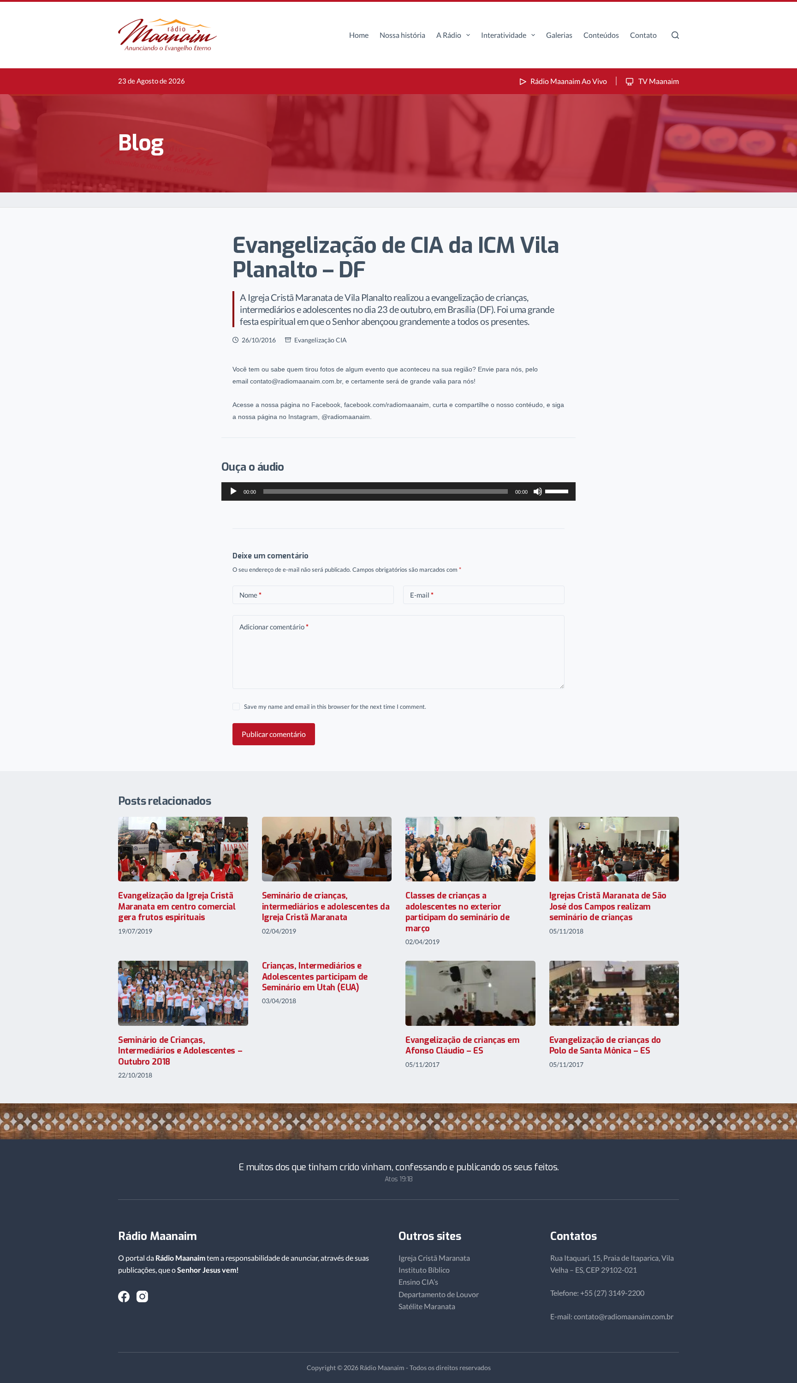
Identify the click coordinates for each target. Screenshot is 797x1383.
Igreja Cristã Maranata (434, 1257)
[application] (398, 491)
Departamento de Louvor (438, 1294)
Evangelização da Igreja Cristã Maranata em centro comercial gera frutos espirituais (176, 906)
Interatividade (503, 34)
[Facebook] (124, 1296)
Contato (643, 34)
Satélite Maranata (426, 1306)
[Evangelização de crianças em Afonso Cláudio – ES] (470, 993)
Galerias (559, 34)
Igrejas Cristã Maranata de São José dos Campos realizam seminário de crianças (608, 906)
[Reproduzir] (233, 491)
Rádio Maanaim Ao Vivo (568, 81)
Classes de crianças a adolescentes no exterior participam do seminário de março (457, 912)
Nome (250, 595)
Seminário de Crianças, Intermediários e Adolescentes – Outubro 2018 (180, 1051)
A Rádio (448, 34)
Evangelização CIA (320, 340)
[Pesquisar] (675, 35)
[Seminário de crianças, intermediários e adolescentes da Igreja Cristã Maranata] (327, 849)
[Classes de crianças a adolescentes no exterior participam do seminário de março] (470, 849)
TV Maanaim (658, 81)
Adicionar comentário (274, 627)
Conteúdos (601, 34)
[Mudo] (537, 491)
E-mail (422, 595)
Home (359, 34)
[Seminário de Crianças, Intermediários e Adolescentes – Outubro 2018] (183, 993)
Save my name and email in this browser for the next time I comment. (335, 706)
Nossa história (402, 34)
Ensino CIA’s (418, 1281)
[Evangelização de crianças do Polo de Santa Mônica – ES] (614, 993)
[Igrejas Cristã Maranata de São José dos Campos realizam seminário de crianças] (614, 849)
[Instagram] (142, 1296)
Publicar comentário (274, 734)
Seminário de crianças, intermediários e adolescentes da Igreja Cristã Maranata (326, 906)
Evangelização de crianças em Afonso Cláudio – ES (462, 1045)
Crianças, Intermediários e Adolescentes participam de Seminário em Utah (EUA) (315, 976)
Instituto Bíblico (424, 1269)
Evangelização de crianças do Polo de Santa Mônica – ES (605, 1045)
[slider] (558, 490)
